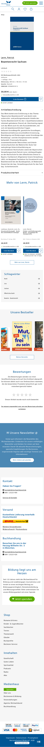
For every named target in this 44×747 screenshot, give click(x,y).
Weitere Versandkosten (12, 527)
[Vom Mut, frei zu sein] (22, 335)
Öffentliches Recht (9, 293)
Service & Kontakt (10, 498)
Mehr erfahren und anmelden (22, 460)
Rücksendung (21, 529)
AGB (32, 740)
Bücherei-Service (10, 644)
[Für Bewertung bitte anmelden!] (6, 72)
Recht (5, 279)
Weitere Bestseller (22, 357)
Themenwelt (9, 634)
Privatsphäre (33, 738)
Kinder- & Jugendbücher (13, 624)
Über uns (7, 693)
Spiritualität (8, 665)
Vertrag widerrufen (22, 743)
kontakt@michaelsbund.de (15, 490)
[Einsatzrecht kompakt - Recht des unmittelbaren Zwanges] (11, 208)
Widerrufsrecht (9, 529)
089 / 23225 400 (11, 493)
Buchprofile (8, 641)
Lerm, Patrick (7, 57)
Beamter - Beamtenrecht (11, 298)
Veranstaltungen (10, 700)
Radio (6, 672)
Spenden (10, 690)
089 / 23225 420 (11, 554)
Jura (5, 283)
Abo (5, 675)
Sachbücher (8, 627)
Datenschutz (21, 738)
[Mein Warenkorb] (31, 9)
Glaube (7, 637)
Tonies (6, 631)
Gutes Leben (9, 662)
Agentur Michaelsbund (13, 703)
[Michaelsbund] (6, 3)
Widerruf (26, 740)
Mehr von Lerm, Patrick (22, 262)
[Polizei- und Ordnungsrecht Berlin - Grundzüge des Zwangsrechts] (33, 208)
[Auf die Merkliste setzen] (41, 99)
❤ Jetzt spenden (30, 3)
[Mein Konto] (19, 9)
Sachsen (6, 288)
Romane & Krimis (10, 620)
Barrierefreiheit (16, 740)
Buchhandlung (10, 706)
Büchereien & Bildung (12, 696)
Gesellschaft (9, 658)
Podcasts (7, 669)
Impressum (10, 738)
